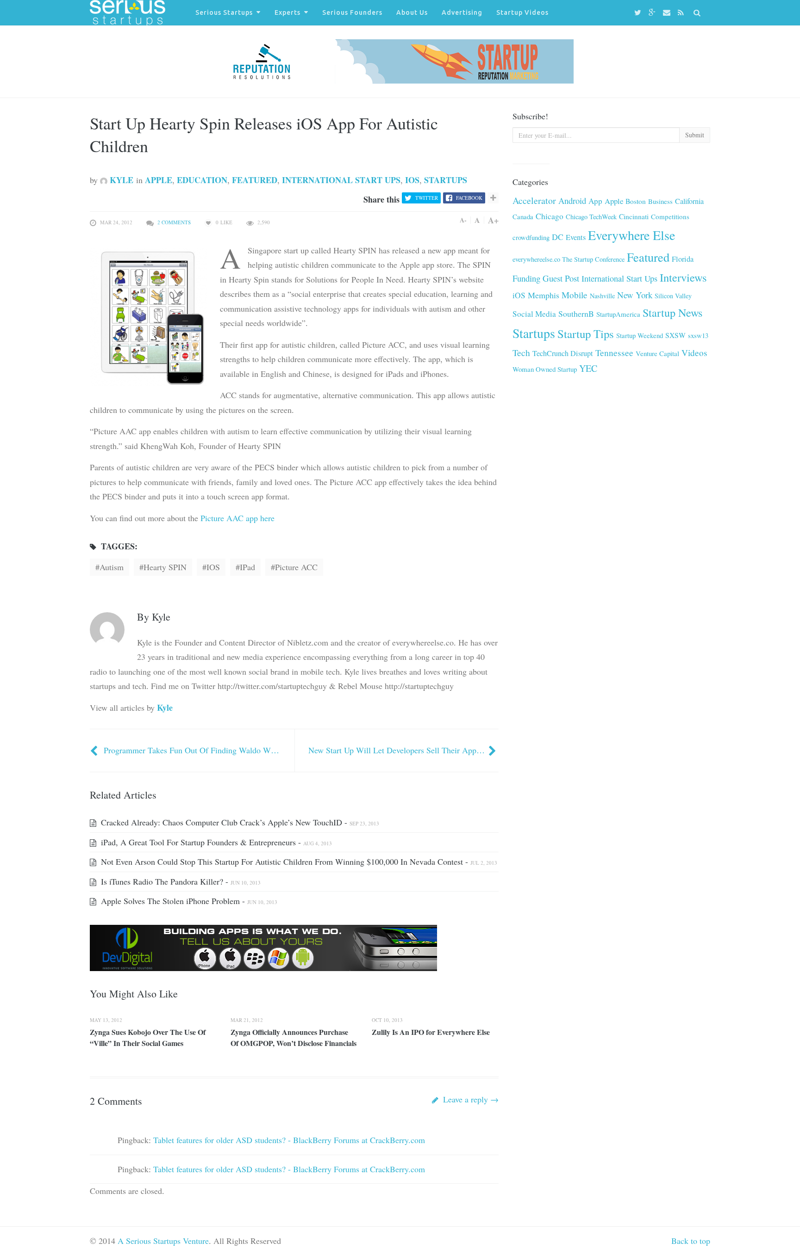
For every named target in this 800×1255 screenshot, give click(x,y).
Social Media (534, 313)
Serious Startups (224, 12)
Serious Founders (352, 12)
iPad (247, 566)
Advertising (462, 12)
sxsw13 (698, 335)
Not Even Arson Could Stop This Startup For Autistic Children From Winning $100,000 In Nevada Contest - (298, 861)
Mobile (575, 295)
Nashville (602, 295)
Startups (445, 180)
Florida (683, 259)
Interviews (683, 277)
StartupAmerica (618, 314)
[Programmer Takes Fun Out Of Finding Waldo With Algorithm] (95, 750)
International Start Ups (341, 180)
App (595, 201)
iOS (412, 180)
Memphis (543, 295)
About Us (412, 12)
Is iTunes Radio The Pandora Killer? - (180, 881)
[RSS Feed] (682, 12)
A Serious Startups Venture (163, 1240)
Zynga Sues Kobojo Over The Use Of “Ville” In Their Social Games (148, 1037)
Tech (521, 352)
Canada (522, 216)
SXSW (675, 335)
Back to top (690, 1240)
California (689, 201)
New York (634, 295)
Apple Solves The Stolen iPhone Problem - (188, 900)
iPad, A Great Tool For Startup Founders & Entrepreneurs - (215, 842)
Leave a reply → (470, 1099)
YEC (588, 368)
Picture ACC (296, 566)
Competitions (670, 216)
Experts (287, 12)
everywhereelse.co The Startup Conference (568, 259)
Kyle (120, 180)
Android (572, 200)
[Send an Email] (668, 12)
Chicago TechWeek (591, 216)
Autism (112, 566)
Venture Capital (657, 353)
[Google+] (653, 12)
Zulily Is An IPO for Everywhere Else (431, 1032)
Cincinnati (634, 216)
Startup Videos (522, 12)
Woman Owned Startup (544, 369)
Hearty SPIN (165, 566)
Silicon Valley (673, 295)
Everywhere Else (631, 235)
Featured (254, 180)
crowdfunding (531, 237)
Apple (158, 180)
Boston (635, 201)
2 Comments (174, 222)
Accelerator (534, 200)
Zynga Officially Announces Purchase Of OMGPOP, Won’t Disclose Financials (293, 1037)
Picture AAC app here (236, 517)
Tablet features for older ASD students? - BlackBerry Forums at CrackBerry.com (289, 1139)
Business (660, 201)
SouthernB (576, 313)
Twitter (426, 197)
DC (557, 236)
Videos (694, 352)
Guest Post (561, 278)
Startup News (672, 312)
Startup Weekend (639, 335)
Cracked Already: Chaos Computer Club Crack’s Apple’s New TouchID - (239, 822)
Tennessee (614, 352)
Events (576, 237)
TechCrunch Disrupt (562, 353)
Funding (526, 278)
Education (202, 180)
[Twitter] (639, 12)
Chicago (549, 216)
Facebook (469, 197)
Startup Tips (585, 333)
